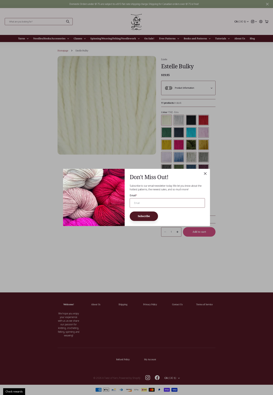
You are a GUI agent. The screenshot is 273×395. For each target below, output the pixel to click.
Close (205, 173)
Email (133, 195)
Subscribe (144, 216)
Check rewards (14, 391)
